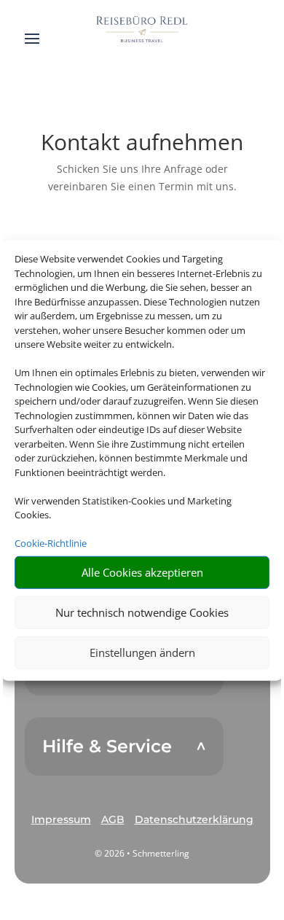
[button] (61, 820)
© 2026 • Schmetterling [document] (142, 853)
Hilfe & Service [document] (107, 746)
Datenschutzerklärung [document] (194, 819)
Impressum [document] (61, 819)
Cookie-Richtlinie (51, 543)
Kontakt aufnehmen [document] (142, 144)
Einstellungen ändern (142, 652)
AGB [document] (113, 819)
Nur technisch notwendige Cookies (142, 612)
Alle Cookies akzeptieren (142, 572)
